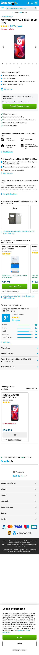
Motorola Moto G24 (7, 16)
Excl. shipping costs (13, 291)
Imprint (22, 549)
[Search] (35, 8)
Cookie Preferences (31, 549)
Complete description (10, 194)
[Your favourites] (32, 2)
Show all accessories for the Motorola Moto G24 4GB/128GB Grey (18, 232)
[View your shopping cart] (36, 2)
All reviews (6, 342)
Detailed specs (8, 152)
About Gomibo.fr (7, 549)
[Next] (36, 47)
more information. (19, 546)
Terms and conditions (13, 551)
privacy (20, 630)
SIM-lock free (8, 89)
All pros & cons (8, 173)
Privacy (16, 549)
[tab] (2, 63)
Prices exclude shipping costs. (21, 542)
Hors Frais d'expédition (14, 439)
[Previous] (3, 47)
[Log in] (28, 2)
